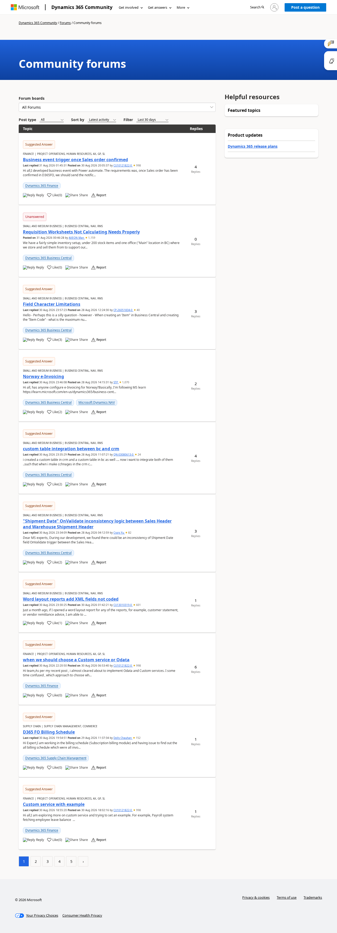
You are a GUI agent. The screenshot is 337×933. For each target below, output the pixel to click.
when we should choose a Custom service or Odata (76, 660)
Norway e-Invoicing (43, 376)
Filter (128, 119)
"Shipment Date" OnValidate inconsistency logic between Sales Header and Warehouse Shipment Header (97, 524)
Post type (27, 119)
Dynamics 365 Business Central (48, 258)
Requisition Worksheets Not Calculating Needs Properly (81, 232)
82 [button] (129, 532)
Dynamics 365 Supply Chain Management (55, 758)
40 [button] (138, 310)
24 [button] (139, 454)
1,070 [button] (125, 382)
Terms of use (286, 897)
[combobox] (117, 107)
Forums (65, 23)
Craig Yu (119, 532)
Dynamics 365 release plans (252, 146)
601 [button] (138, 605)
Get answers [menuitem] (157, 7)
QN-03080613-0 (123, 454)
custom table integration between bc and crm (71, 449)
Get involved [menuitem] (128, 7)
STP (116, 382)
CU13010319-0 (123, 605)
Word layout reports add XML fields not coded (70, 599)
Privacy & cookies (256, 897)
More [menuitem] (181, 7)
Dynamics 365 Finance (41, 185)
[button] (257, 8)
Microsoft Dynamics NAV (96, 402)
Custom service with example (54, 804)
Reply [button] (40, 195)
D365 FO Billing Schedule (49, 732)
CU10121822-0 (123, 165)
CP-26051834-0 (123, 310)
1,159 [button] (91, 238)
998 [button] (138, 165)
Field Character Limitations (51, 304)
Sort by (77, 119)
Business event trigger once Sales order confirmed (75, 159)
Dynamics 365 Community (81, 7)
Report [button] (101, 195)
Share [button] (83, 195)
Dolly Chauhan (122, 738)
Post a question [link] (305, 7)
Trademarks (313, 897)
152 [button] (138, 738)
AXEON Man (77, 238)
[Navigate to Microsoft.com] (25, 7)
